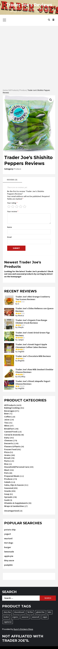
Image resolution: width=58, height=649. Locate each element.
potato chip (10, 529)
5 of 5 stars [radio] (24, 206)
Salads (7, 482)
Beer (6, 413)
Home (5, 90)
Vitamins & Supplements (16, 503)
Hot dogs (8, 542)
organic (15, 617)
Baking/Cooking (12, 407)
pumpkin (8, 565)
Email (9, 237)
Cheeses (8, 440)
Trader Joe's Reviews (29, 4)
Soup (6, 494)
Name (9, 227)
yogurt (7, 534)
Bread (7, 458)
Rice (6, 464)
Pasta (7, 461)
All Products (13, 90)
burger (7, 547)
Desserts (8, 443)
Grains (7, 455)
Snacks (7, 491)
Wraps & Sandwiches (14, 506)
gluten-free (40, 612)
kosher (6, 617)
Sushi (7, 500)
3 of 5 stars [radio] (16, 206)
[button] (50, 99)
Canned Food (10, 431)
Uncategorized (11, 510)
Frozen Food (10, 449)
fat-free (30, 612)
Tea (6, 422)
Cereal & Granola (12, 434)
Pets (6, 473)
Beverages (9, 411)
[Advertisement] (29, 57)
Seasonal (8, 488)
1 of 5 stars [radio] (9, 206)
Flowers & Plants (12, 446)
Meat (6, 470)
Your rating (12, 203)
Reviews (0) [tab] (12, 179)
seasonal (25, 617)
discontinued (19, 612)
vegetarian (8, 622)
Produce (23, 90)
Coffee (7, 416)
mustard (8, 538)
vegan (45, 617)
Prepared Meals (11, 476)
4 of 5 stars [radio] (20, 206)
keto (49, 612)
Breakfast (9, 428)
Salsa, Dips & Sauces (14, 485)
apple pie (8, 556)
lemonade (9, 551)
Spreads (8, 497)
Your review (12, 211)
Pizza (6, 452)
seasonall (35, 617)
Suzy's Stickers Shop (23, 629)
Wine (6, 425)
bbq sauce (9, 560)
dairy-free (7, 612)
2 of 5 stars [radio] (12, 206)
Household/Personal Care (16, 467)
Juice (6, 419)
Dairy (6, 437)
